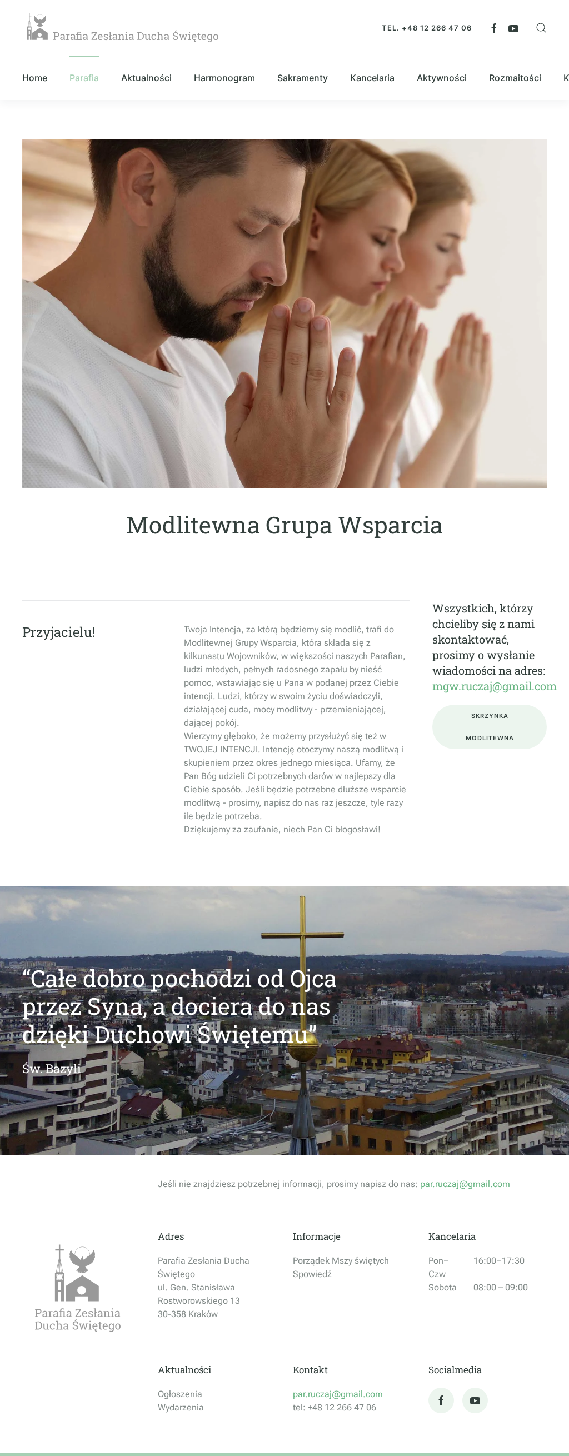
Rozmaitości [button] (515, 77)
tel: (300, 1407)
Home (34, 77)
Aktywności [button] (442, 77)
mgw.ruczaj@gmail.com (494, 686)
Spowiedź (312, 1274)
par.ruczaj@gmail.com (465, 1184)
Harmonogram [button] (224, 77)
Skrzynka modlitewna (490, 727)
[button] (541, 27)
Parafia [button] (84, 77)
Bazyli (63, 1068)
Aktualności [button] (146, 77)
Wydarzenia (181, 1407)
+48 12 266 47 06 (437, 27)
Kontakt (310, 1369)
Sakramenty (302, 77)
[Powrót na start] (122, 27)
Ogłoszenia (180, 1394)
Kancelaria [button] (372, 77)
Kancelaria (452, 1236)
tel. (392, 27)
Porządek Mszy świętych (341, 1260)
